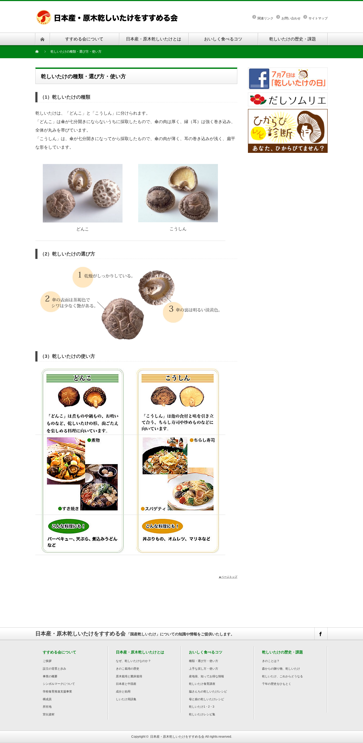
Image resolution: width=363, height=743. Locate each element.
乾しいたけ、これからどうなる (282, 676)
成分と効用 (123, 691)
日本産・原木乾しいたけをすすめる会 (177, 736)
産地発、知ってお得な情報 (206, 676)
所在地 (47, 706)
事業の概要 (50, 676)
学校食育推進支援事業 (57, 691)
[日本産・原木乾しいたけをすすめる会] (108, 11)
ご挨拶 (47, 660)
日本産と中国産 (126, 683)
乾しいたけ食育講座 (202, 683)
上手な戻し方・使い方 (203, 668)
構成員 (47, 699)
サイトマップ (318, 18)
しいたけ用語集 (126, 699)
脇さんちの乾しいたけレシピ (208, 691)
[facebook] (320, 634)
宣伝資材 (48, 714)
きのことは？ (271, 660)
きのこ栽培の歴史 (127, 668)
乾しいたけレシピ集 (202, 714)
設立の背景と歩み (54, 668)
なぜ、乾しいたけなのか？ (133, 660)
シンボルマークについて (59, 683)
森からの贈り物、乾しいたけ (281, 668)
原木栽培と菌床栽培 (129, 676)
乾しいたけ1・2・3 (201, 706)
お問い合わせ (291, 18)
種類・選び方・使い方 (203, 660)
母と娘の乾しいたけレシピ (206, 699)
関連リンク (265, 18)
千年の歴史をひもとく (276, 683)
